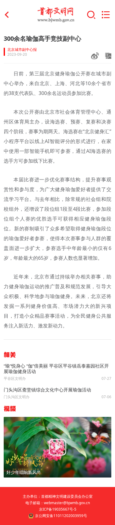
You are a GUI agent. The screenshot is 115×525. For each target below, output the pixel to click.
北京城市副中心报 (22, 49)
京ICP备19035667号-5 (57, 509)
